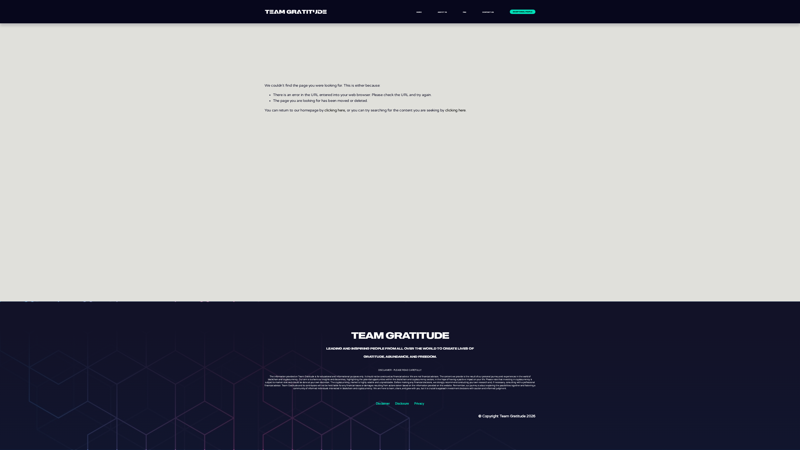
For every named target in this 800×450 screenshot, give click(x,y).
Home (419, 12)
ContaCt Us (488, 12)
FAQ (464, 12)
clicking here (334, 110)
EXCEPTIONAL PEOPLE (522, 12)
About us (442, 12)
